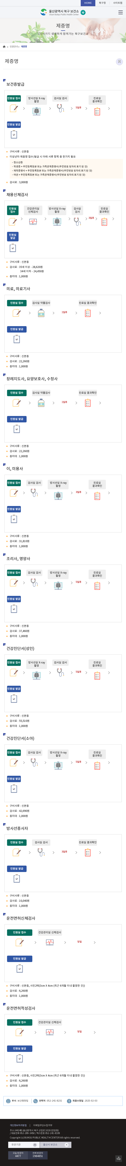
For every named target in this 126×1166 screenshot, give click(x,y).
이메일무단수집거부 (42, 1125)
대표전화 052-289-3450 (23, 1133)
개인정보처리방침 (18, 1125)
